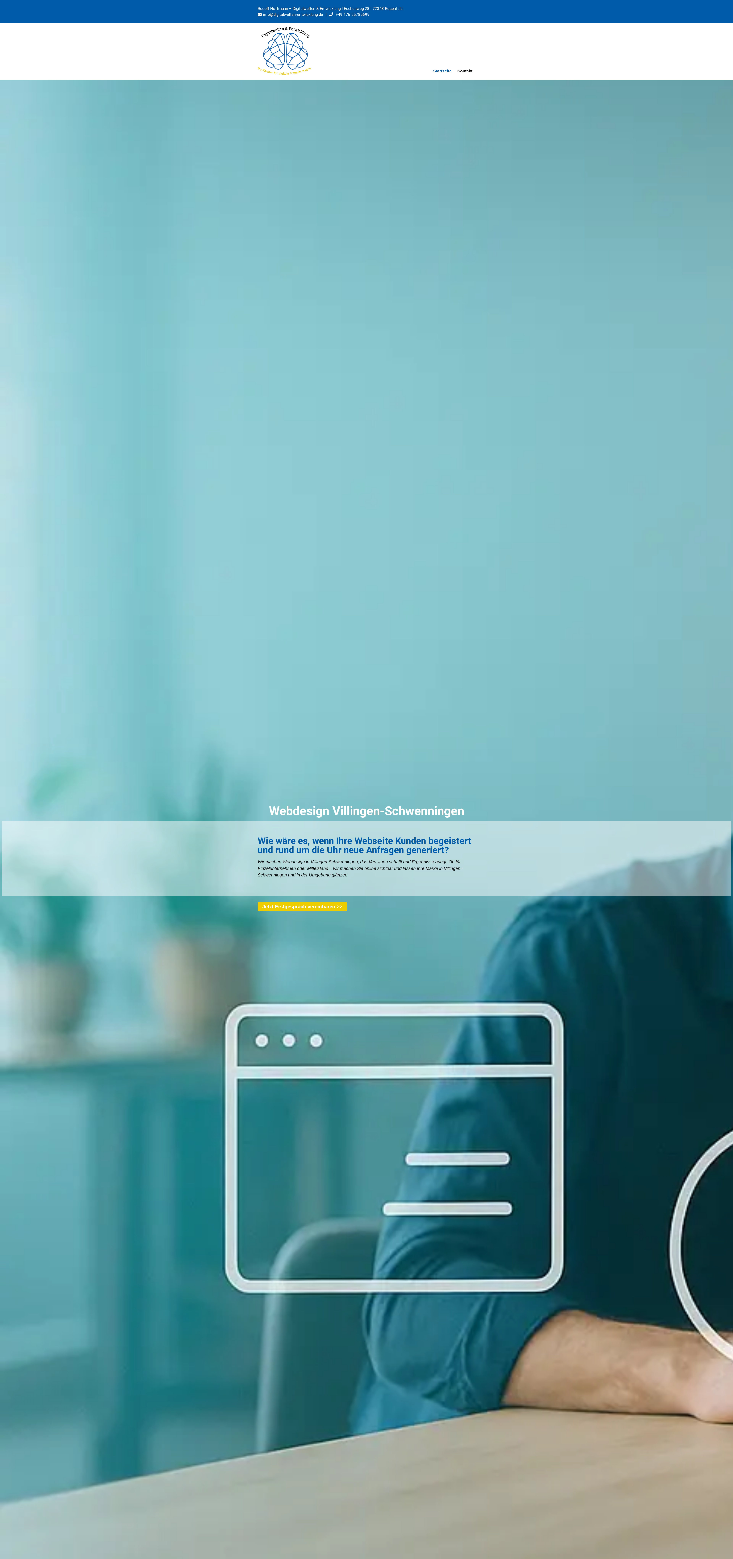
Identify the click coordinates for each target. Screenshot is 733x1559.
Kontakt (464, 71)
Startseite (442, 71)
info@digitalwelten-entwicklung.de (293, 14)
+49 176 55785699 (352, 14)
